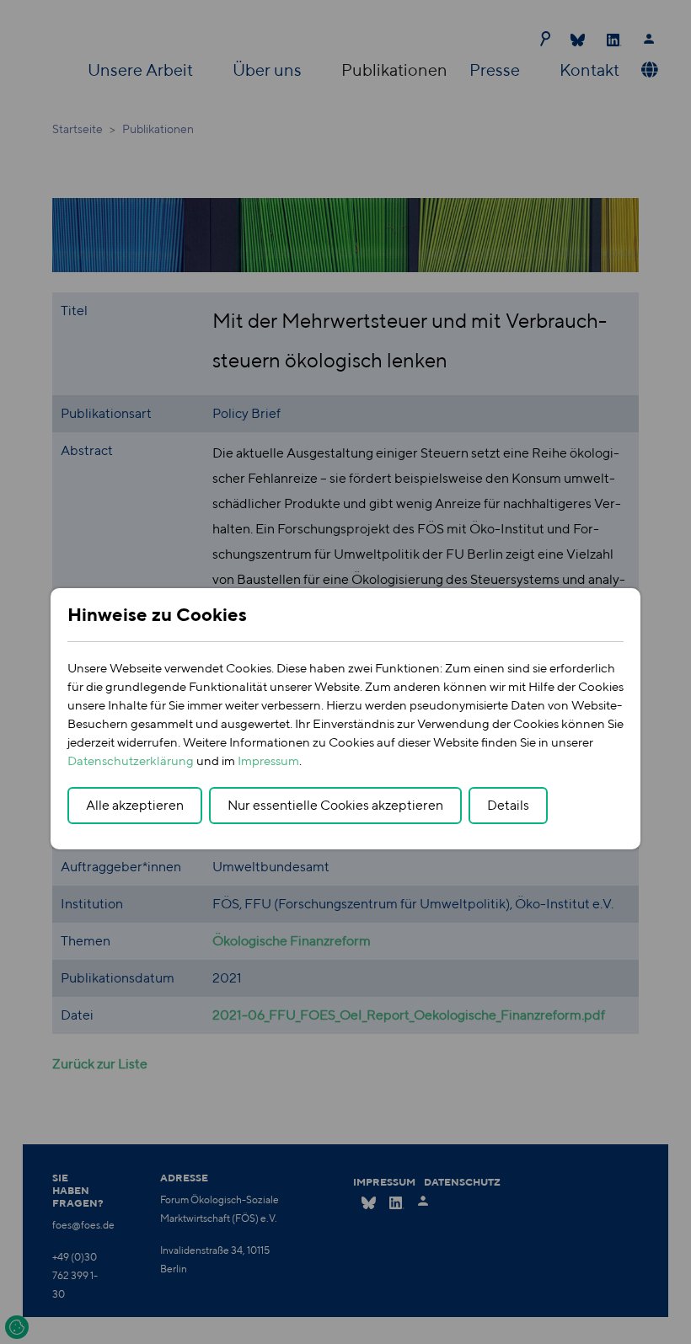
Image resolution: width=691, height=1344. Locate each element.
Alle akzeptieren (135, 805)
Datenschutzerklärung (130, 760)
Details (508, 805)
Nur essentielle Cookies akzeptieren (335, 805)
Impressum (268, 760)
